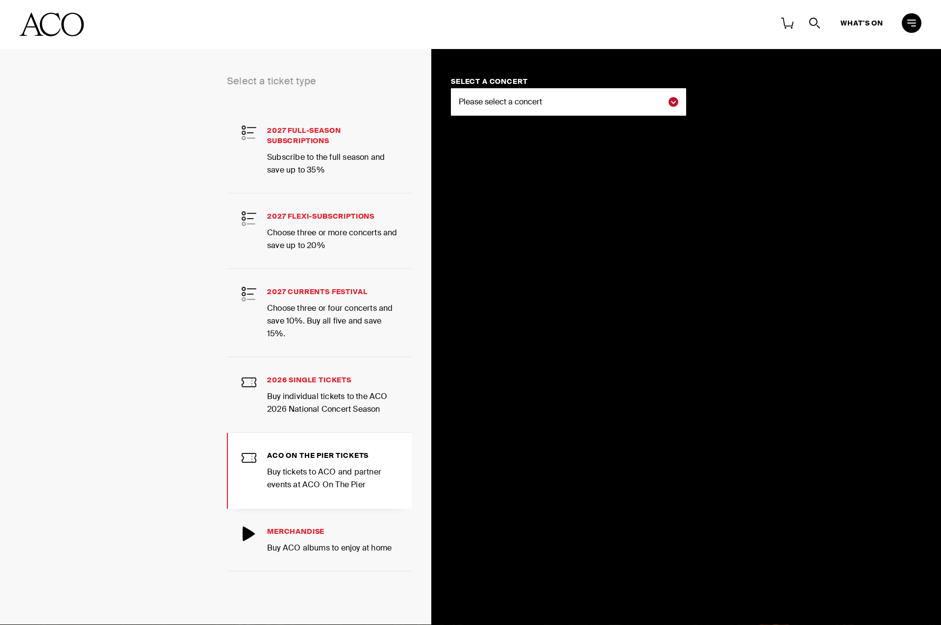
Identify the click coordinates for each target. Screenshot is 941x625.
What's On (862, 23)
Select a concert (489, 81)
